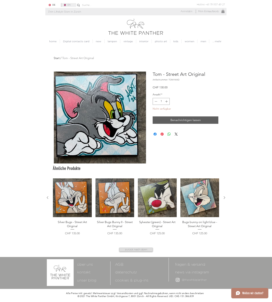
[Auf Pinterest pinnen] (162, 134)
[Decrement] (155, 101)
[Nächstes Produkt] (224, 197)
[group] (136, 209)
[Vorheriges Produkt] (47, 197)
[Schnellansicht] (72, 197)
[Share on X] (176, 134)
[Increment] (166, 101)
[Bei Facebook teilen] (155, 134)
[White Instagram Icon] (177, 279)
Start (57, 58)
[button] (64, 11)
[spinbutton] (161, 101)
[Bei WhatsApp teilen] (169, 134)
